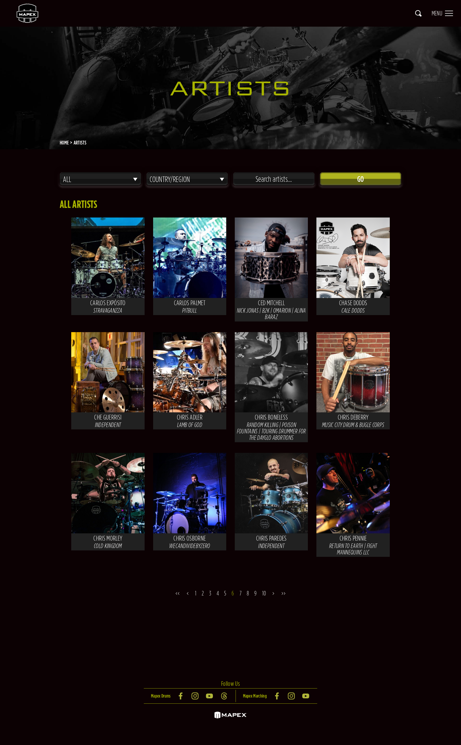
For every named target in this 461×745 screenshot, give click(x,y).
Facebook (181, 696)
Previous (187, 593)
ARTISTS (80, 142)
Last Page (285, 593)
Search (418, 13)
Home (64, 142)
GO (360, 179)
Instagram (196, 696)
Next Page (274, 593)
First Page (176, 593)
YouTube (210, 696)
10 (264, 593)
